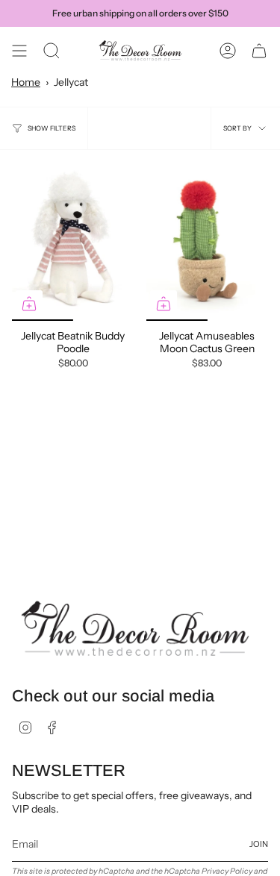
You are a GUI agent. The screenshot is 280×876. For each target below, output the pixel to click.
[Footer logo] (135, 629)
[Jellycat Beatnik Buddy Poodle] (73, 241)
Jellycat (71, 82)
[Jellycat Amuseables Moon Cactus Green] (207, 241)
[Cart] (259, 51)
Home (25, 82)
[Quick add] (29, 303)
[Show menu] (19, 51)
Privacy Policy (227, 871)
